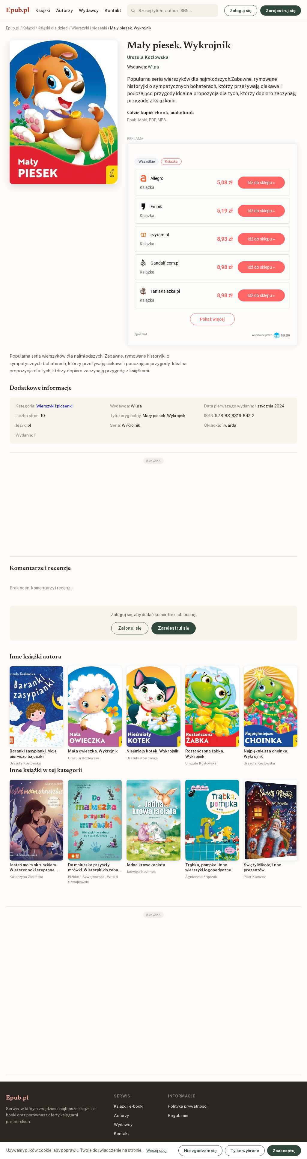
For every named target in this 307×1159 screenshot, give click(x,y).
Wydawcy (89, 10)
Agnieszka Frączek (201, 877)
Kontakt (113, 10)
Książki (42, 10)
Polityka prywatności (187, 1106)
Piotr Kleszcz (255, 877)
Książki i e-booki (128, 1106)
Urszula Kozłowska (147, 57)
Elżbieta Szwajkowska (86, 877)
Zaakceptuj (284, 1150)
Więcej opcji (156, 1150)
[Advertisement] (153, 510)
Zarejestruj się (281, 10)
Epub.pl (17, 10)
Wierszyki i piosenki (89, 28)
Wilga (153, 67)
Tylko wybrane (245, 1150)
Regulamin (178, 1115)
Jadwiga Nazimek (141, 872)
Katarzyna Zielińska (26, 877)
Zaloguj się (241, 10)
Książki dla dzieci (53, 28)
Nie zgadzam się (200, 1150)
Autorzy (64, 10)
